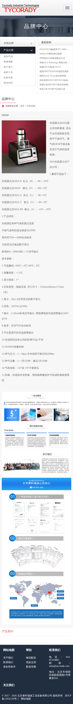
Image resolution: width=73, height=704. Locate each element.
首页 (22, 106)
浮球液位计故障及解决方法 (52, 58)
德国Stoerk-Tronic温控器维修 (53, 76)
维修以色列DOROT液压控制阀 (54, 84)
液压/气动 (8, 56)
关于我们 (8, 657)
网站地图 (26, 698)
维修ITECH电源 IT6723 (50, 67)
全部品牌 (9, 43)
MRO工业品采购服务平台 (20, 8)
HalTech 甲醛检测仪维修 (51, 54)
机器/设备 (8, 77)
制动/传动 (8, 83)
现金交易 (31, 662)
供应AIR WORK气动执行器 (52, 89)
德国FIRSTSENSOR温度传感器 (54, 71)
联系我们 (8, 662)
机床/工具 (8, 72)
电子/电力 (8, 67)
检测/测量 (8, 61)
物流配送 (31, 657)
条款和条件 (9, 666)
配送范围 (31, 666)
